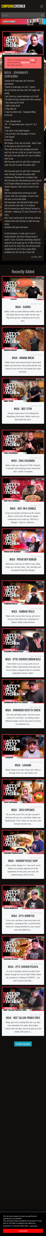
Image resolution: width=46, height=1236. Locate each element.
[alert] (23, 21)
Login (32, 59)
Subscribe (25, 62)
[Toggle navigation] (41, 6)
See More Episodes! (23, 1043)
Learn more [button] (33, 1226)
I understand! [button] (23, 1231)
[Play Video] (23, 42)
